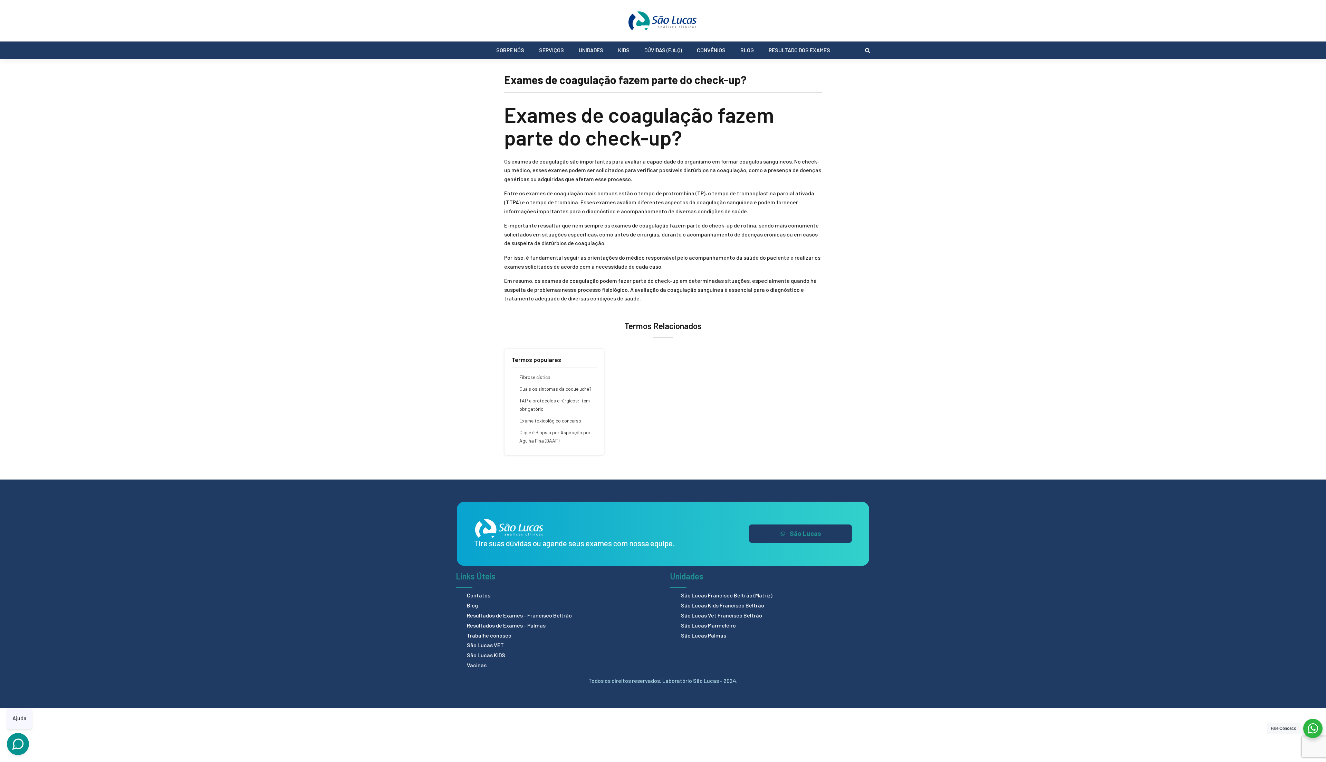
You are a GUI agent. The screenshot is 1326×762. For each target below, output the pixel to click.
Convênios (711, 50)
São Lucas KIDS (486, 655)
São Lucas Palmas (703, 635)
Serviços (551, 50)
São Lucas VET (485, 645)
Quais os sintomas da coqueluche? (555, 389)
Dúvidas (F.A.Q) (663, 50)
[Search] (867, 50)
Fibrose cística (534, 377)
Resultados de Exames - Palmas (506, 625)
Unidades (591, 50)
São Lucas (805, 533)
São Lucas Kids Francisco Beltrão (722, 605)
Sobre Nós (510, 50)
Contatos (478, 595)
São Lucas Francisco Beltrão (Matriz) (726, 595)
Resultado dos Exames (799, 50)
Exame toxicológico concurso (550, 421)
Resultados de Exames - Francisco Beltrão (519, 615)
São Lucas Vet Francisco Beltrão (721, 615)
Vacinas (477, 665)
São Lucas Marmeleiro (708, 625)
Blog (747, 50)
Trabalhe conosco (489, 635)
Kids (624, 50)
